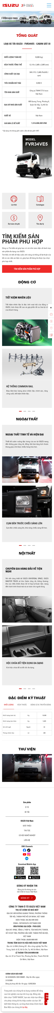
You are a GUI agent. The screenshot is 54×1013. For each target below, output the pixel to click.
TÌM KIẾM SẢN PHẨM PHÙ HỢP (27, 269)
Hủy (46, 1002)
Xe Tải (27, 812)
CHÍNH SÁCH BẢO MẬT (14, 974)
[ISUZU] (27, 5)
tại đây (24, 1007)
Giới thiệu (27, 826)
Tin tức (27, 830)
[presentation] (3, 16)
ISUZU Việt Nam (27, 821)
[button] (20, 411)
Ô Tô (27, 807)
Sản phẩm (27, 802)
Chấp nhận (47, 996)
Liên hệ (27, 840)
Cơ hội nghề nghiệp (27, 835)
